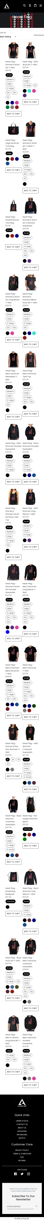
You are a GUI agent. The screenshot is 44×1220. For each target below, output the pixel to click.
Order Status (22, 1121)
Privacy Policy (22, 1150)
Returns (22, 1160)
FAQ (22, 1157)
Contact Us (22, 1124)
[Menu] (40, 5)
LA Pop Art (25, 1218)
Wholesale (22, 1131)
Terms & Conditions (22, 1153)
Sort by (3, 33)
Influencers (22, 1134)
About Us (22, 1128)
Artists (22, 1138)
